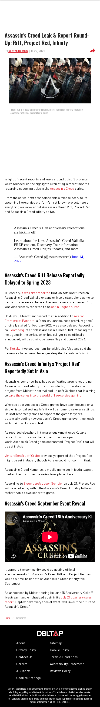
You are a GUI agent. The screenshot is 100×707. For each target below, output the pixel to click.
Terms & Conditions (64, 657)
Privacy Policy (26, 650)
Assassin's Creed (62, 188)
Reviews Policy (60, 671)
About (20, 643)
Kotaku (15, 348)
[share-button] (92, 50)
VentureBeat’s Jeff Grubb (22, 455)
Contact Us (24, 657)
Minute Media (21, 689)
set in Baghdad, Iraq (65, 307)
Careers (21, 664)
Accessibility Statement (67, 664)
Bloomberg (16, 330)
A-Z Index (23, 671)
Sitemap (56, 643)
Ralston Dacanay (18, 50)
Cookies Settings (28, 678)
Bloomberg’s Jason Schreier (43, 483)
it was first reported (35, 293)
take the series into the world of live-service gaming (45, 395)
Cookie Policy (59, 650)
